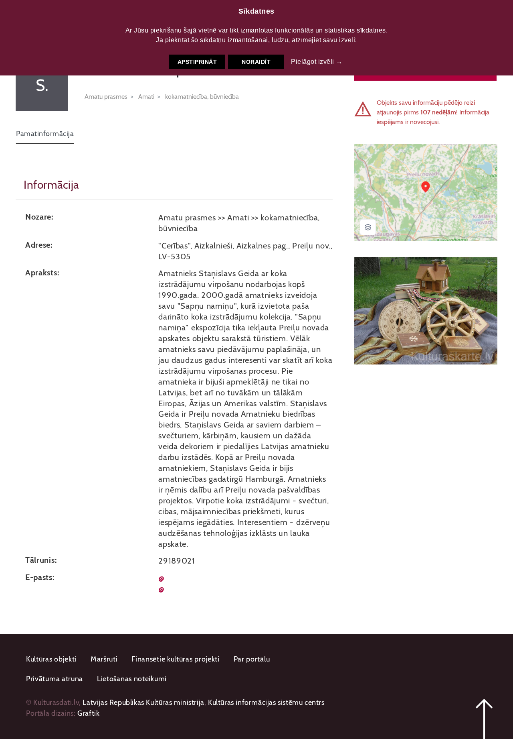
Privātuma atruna (54, 678)
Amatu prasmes (106, 96)
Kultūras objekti (51, 659)
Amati (146, 96)
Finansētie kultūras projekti (175, 659)
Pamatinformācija (45, 133)
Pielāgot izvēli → (317, 61)
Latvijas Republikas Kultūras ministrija (143, 702)
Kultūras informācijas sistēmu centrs (266, 702)
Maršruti (104, 659)
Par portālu (252, 659)
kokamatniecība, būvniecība (202, 96)
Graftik (88, 713)
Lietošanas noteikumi (132, 678)
